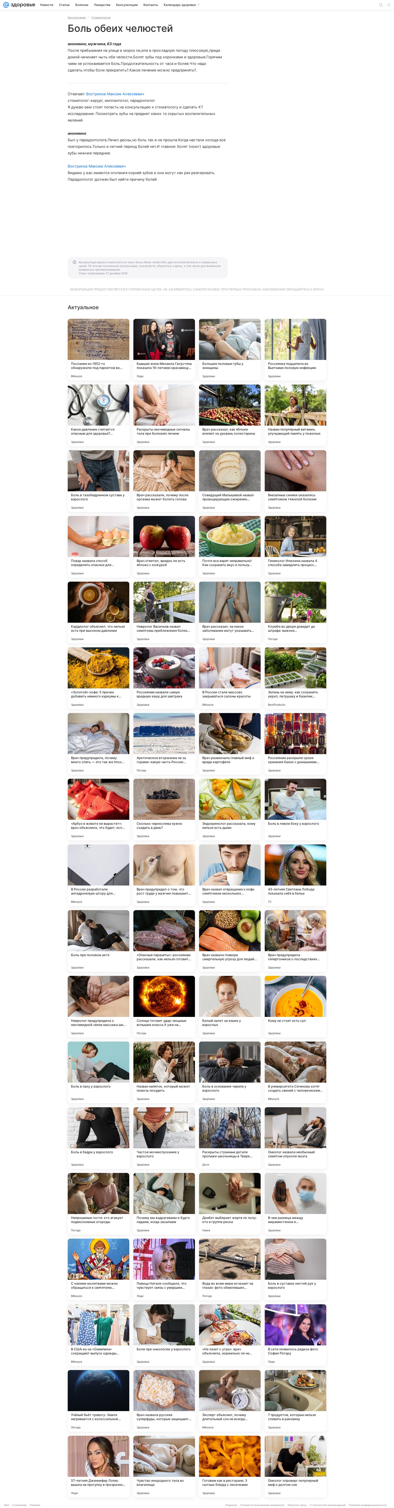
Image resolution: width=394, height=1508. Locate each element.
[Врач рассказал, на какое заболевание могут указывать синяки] (230, 612)
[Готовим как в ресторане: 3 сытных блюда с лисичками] (230, 1466)
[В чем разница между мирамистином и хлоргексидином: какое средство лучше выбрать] (295, 1204)
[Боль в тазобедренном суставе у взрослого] (98, 481)
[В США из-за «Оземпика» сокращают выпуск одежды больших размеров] (98, 1335)
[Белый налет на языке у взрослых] (230, 1006)
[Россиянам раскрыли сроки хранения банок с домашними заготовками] (295, 744)
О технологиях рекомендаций (328, 1505)
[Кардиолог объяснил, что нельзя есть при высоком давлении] (98, 612)
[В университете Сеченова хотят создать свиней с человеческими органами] (295, 1072)
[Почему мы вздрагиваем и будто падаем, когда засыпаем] (164, 1204)
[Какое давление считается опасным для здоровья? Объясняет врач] (98, 415)
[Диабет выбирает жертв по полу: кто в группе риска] (230, 1204)
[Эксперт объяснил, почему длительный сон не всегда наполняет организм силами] (230, 1401)
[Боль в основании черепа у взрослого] (230, 1072)
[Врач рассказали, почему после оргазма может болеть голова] (164, 481)
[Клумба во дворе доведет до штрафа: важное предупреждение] (295, 612)
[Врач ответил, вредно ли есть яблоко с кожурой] (164, 547)
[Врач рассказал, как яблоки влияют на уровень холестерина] (230, 415)
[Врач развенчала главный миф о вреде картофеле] (230, 744)
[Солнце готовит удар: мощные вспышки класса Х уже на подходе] (164, 1006)
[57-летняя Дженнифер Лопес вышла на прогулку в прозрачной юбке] (98, 1466)
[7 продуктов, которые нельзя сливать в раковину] (295, 1401)
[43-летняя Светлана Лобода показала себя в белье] (295, 875)
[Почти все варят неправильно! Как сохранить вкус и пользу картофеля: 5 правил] (230, 547)
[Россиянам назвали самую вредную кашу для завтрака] (164, 678)
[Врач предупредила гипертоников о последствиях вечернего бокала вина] (295, 941)
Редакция (231, 1505)
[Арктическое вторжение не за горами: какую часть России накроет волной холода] (164, 744)
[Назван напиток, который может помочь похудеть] (164, 1072)
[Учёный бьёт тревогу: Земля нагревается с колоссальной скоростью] (98, 1401)
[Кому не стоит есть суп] (295, 1006)
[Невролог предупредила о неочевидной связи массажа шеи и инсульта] (98, 1006)
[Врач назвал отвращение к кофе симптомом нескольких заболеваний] (230, 875)
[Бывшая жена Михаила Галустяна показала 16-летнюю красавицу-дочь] (164, 349)
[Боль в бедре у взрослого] (98, 1138)
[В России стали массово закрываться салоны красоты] (230, 678)
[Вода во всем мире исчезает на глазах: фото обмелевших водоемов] (230, 1269)
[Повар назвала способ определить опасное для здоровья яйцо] (98, 547)
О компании (19, 1505)
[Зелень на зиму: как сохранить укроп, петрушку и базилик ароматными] (295, 678)
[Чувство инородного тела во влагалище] (164, 1466)
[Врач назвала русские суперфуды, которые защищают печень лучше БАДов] (164, 1401)
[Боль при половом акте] (98, 941)
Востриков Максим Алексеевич (115, 94)
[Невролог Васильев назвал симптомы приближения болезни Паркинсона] (164, 612)
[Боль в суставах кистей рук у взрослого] (295, 1269)
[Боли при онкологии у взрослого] (164, 1335)
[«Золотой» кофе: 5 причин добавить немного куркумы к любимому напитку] (98, 678)
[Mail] (6, 5)
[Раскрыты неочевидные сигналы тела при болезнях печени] (164, 415)
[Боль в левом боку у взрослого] (295, 809)
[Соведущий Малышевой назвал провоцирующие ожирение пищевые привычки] (230, 481)
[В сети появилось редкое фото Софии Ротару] (295, 1335)
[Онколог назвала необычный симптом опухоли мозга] (295, 1138)
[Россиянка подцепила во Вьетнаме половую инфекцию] (295, 349)
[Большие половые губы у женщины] (230, 349)
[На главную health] (22, 5)
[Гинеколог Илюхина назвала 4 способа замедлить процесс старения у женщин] (295, 547)
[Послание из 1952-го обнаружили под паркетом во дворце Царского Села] (98, 349)
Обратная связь (297, 1505)
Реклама (35, 1505)
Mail (6, 1505)
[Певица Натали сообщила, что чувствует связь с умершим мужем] (164, 1269)
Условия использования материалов (262, 1505)
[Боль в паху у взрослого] (98, 1072)
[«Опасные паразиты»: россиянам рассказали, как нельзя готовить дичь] (164, 941)
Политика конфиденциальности (368, 1505)
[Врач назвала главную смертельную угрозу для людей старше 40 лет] (230, 941)
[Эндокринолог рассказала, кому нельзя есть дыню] (230, 809)
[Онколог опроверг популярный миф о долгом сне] (295, 1466)
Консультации (77, 17)
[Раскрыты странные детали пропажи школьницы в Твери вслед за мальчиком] (230, 1138)
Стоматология (101, 17)
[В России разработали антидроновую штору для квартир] (98, 875)
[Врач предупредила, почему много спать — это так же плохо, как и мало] (98, 744)
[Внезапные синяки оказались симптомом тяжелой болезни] (295, 481)
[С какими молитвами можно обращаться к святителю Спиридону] (98, 1269)
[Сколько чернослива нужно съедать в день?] (164, 809)
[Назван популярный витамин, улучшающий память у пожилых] (295, 415)
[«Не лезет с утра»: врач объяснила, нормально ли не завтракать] (230, 1335)
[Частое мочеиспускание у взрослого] (164, 1138)
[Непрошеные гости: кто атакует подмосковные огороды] (98, 1204)
